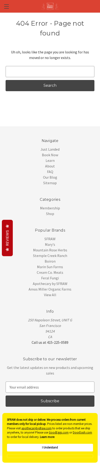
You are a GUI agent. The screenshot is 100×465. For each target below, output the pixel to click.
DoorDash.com (82, 432)
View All (50, 294)
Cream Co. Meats (50, 272)
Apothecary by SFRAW (50, 283)
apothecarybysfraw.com (36, 428)
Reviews (7, 238)
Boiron (50, 261)
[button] (50, 456)
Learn (50, 160)
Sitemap (50, 182)
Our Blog (50, 177)
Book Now (50, 155)
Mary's (50, 244)
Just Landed (50, 149)
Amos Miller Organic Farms (50, 289)
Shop (50, 213)
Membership (50, 208)
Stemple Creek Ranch (50, 255)
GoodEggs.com (59, 432)
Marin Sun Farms (50, 266)
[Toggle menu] (6, 6)
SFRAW (50, 238)
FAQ (50, 171)
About (50, 166)
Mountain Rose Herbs (50, 250)
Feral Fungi (50, 278)
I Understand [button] (50, 447)
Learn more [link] (47, 437)
